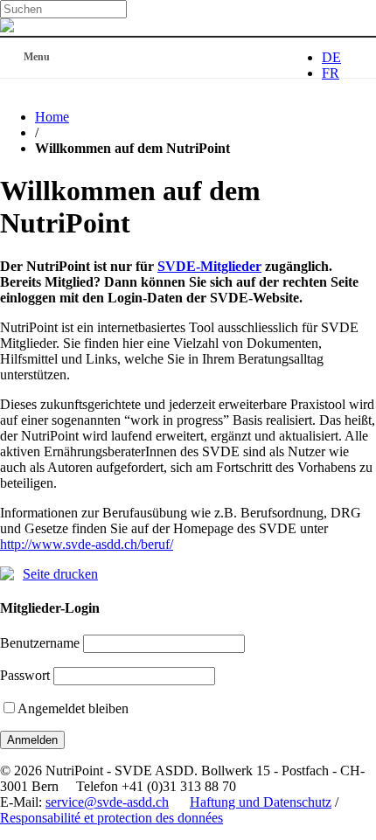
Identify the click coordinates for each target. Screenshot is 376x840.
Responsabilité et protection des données (111, 817)
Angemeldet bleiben (73, 708)
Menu (37, 57)
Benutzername (40, 642)
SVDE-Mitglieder (209, 266)
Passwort (25, 675)
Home (52, 116)
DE (331, 57)
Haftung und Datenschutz (260, 802)
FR (330, 73)
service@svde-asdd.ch (107, 802)
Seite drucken (60, 573)
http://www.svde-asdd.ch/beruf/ (86, 544)
